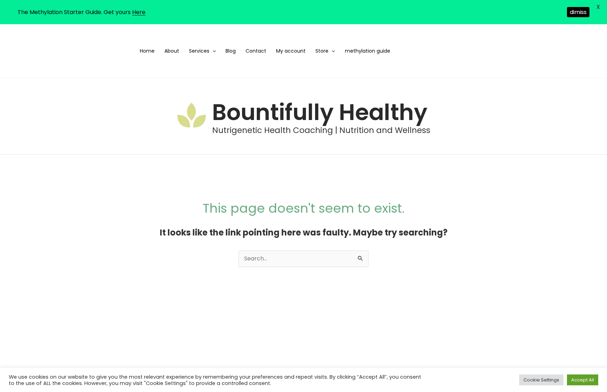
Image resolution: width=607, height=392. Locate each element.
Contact (256, 50)
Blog (231, 50)
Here (138, 12)
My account (291, 50)
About (171, 50)
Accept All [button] (582, 380)
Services (199, 50)
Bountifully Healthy (319, 112)
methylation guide (367, 50)
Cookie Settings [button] (541, 380)
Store (321, 50)
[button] (212, 51)
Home (147, 50)
